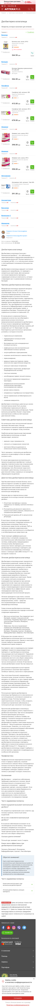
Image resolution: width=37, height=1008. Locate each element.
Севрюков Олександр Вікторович (16, 235)
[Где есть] (27, 77)
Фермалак (5, 223)
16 (12, 187)
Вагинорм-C (6, 216)
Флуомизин (5, 176)
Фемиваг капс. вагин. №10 (20, 133)
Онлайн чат (8, 932)
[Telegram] (24, 927)
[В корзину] (32, 77)
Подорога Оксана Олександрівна (16, 231)
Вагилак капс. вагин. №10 (20, 41)
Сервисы (4, 962)
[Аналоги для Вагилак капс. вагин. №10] (32, 53)
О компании (5, 951)
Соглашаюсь (34, 978)
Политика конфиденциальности (17, 1005)
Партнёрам (5, 967)
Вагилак (4, 35)
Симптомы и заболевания (16, 13)
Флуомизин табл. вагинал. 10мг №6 (23, 182)
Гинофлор (5, 86)
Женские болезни (31, 13)
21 (12, 97)
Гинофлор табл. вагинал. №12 (21, 109)
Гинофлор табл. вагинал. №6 (21, 92)
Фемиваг (4, 127)
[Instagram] (14, 927)
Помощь (4, 956)
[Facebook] (3, 927)
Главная (3, 13)
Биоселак (5, 208)
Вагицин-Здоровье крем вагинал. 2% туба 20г (22, 69)
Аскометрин (6, 200)
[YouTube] (8, 927)
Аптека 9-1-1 (12, 9)
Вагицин (4, 62)
